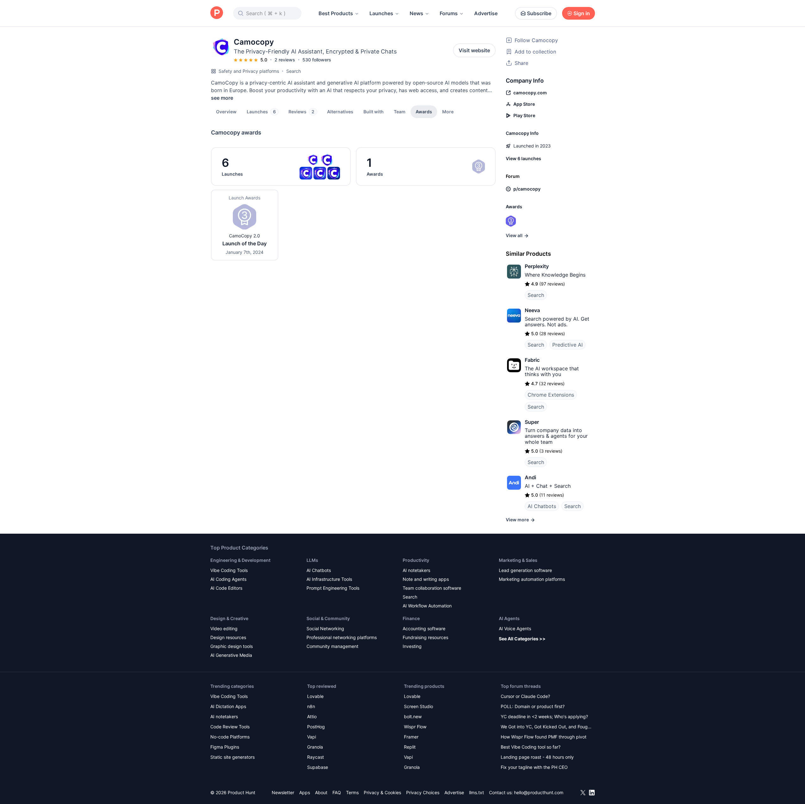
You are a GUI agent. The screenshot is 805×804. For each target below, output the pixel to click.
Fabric (532, 360)
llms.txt (476, 792)
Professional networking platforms (342, 637)
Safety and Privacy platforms (249, 71)
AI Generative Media (231, 655)
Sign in (581, 13)
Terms (352, 792)
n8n (311, 706)
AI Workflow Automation (427, 605)
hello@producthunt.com (538, 792)
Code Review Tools (230, 726)
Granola (315, 747)
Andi (530, 477)
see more (222, 98)
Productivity (416, 560)
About (321, 792)
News (416, 13)
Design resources (228, 637)
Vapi (311, 736)
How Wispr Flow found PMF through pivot (543, 736)
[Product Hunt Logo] (216, 13)
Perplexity (537, 266)
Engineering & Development (240, 560)
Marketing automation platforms (532, 579)
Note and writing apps (426, 579)
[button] (448, 111)
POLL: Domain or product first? (533, 706)
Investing (412, 646)
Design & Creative (229, 618)
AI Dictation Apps (228, 706)
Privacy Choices (422, 792)
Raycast (315, 757)
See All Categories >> (522, 638)
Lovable (315, 696)
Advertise (486, 13)
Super (532, 422)
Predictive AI (567, 345)
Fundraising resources (425, 637)
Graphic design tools (231, 646)
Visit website (474, 50)
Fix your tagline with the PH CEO (534, 767)
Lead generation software (525, 570)
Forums (449, 13)
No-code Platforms (230, 736)
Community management (332, 646)
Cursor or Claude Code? (525, 696)
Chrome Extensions (551, 395)
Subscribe (539, 13)
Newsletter (283, 792)
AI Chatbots (542, 506)
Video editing (224, 628)
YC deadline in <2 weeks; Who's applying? (544, 716)
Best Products (336, 13)
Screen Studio (418, 706)
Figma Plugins (224, 747)
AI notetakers (416, 570)
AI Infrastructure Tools (329, 579)
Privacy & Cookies (382, 792)
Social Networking (325, 628)
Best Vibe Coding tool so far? (530, 747)
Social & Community (328, 618)
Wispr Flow (415, 726)
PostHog (316, 726)
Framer (411, 736)
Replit (410, 747)
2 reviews (285, 59)
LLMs (312, 560)
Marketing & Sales (518, 560)
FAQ (336, 792)
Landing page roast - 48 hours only (537, 757)
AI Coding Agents (228, 579)
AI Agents (509, 618)
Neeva (532, 310)
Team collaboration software (432, 588)
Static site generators (232, 757)
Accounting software (424, 628)
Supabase (317, 767)
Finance (411, 618)
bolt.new (413, 716)
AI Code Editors (226, 588)
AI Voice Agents (515, 628)
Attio (312, 716)
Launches (381, 13)
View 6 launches (523, 158)
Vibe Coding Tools (229, 570)
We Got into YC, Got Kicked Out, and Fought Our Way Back (546, 727)
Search (293, 71)
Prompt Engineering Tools (333, 588)
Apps (304, 792)
